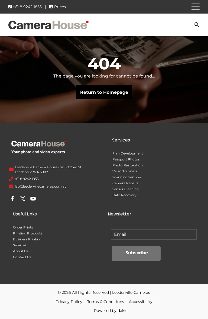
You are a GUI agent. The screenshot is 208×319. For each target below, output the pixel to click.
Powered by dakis (110, 310)
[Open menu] (195, 7)
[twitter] (23, 199)
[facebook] (12, 199)
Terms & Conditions (105, 301)
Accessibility (140, 301)
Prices (60, 6)
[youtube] (33, 199)
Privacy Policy (69, 301)
